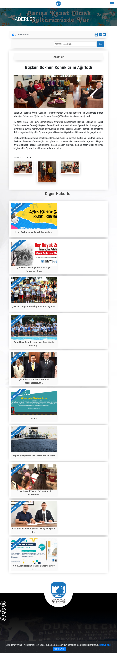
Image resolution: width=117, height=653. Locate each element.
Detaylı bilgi (105, 645)
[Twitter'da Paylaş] (104, 35)
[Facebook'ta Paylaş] (100, 35)
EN (3, 603)
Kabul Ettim (59, 649)
